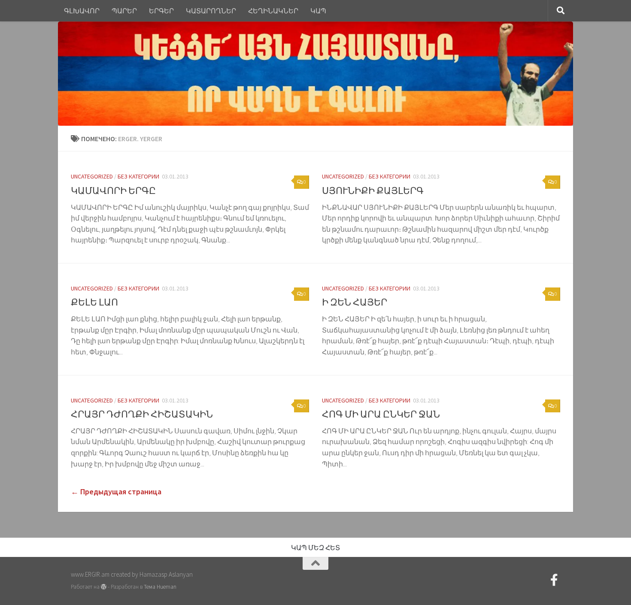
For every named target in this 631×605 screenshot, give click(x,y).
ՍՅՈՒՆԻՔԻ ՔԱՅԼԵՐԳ (373, 191)
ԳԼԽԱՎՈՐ (82, 10)
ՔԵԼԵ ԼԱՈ (94, 302)
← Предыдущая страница (116, 491)
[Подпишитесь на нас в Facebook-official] (554, 580)
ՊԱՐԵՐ (124, 10)
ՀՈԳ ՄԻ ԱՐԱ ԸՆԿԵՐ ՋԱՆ (381, 414)
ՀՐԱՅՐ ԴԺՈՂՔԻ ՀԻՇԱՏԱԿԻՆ (142, 414)
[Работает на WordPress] (103, 587)
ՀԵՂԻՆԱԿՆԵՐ (273, 10)
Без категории (138, 176)
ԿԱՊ (318, 10)
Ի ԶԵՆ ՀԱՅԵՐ (354, 302)
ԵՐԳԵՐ (161, 10)
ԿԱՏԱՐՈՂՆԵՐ (211, 10)
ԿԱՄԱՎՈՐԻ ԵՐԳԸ (113, 191)
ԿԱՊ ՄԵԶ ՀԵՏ (315, 547)
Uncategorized (92, 176)
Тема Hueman (160, 586)
